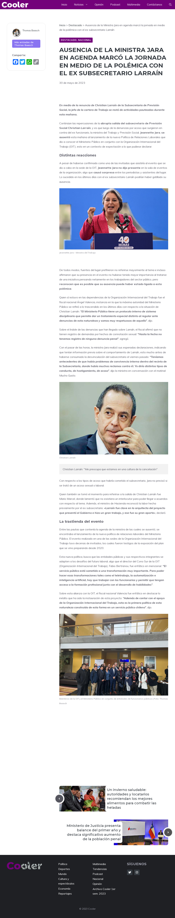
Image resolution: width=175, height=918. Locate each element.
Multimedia (133, 4)
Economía (64, 888)
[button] (170, 4)
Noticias (79, 4)
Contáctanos (154, 4)
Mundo (62, 874)
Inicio (64, 4)
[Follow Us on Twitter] (129, 872)
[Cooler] (15, 4)
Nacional (84, 40)
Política (62, 864)
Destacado (69, 40)
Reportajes (65, 893)
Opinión (99, 4)
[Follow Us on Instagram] (137, 872)
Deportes (64, 869)
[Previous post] (59, 799)
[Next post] (168, 832)
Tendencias (100, 869)
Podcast (115, 4)
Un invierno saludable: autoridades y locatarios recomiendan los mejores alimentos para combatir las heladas (131, 799)
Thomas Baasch (31, 30)
